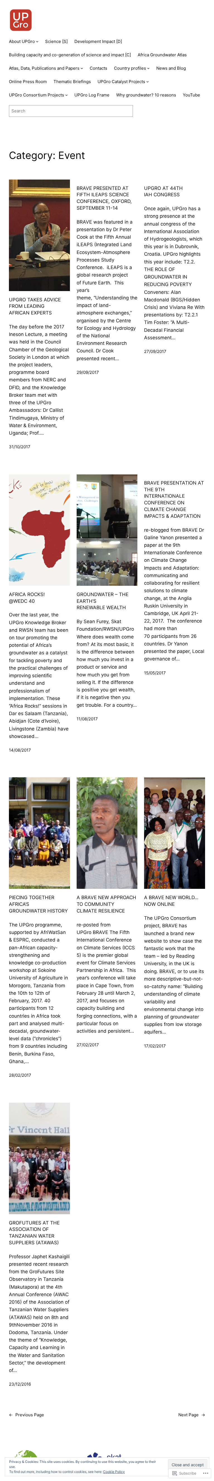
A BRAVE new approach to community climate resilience (106, 904)
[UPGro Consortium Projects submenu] (66, 95)
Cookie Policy (114, 1472)
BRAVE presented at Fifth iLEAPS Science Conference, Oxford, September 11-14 (104, 198)
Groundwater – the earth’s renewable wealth (102, 601)
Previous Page (26, 1414)
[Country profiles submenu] (148, 68)
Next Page (191, 1414)
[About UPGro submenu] (37, 41)
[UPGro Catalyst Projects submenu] (147, 81)
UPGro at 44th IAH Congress (163, 191)
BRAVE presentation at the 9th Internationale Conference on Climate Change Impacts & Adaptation (174, 499)
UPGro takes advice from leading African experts (35, 306)
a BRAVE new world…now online (171, 901)
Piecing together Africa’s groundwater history (38, 904)
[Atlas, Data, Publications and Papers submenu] (82, 68)
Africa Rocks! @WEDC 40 (27, 598)
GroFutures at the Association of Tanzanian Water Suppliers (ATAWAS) (34, 1232)
